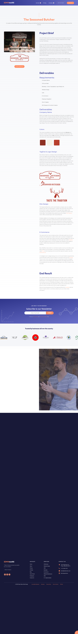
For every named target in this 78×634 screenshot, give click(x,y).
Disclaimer (43, 584)
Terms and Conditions (43, 316)
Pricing (44, 2)
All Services (46, 564)
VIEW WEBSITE (19, 66)
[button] (38, 3)
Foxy (43, 251)
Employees (32, 575)
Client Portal (32, 573)
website (67, 287)
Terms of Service (55, 584)
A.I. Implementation (47, 577)
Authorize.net (42, 252)
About (31, 566)
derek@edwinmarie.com (65, 570)
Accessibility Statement (35, 584)
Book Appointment (64, 573)
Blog (31, 571)
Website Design (47, 566)
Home (31, 564)
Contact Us (32, 577)
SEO (45, 568)
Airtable (71, 239)
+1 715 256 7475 (64, 568)
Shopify (71, 257)
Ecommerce (46, 571)
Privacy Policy (35, 316)
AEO (45, 575)
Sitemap (61, 584)
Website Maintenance (48, 573)
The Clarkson (69, 213)
